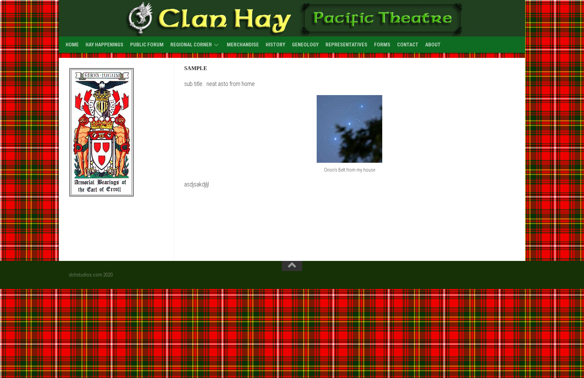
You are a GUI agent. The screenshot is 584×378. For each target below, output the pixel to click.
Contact (407, 45)
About (433, 45)
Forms (382, 45)
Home (72, 45)
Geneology (305, 45)
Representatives (346, 45)
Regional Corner (191, 45)
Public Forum (147, 45)
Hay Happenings (104, 45)
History (275, 45)
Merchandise (243, 45)
